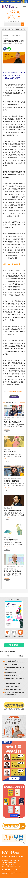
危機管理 (19, 391)
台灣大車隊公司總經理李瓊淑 (12, 478)
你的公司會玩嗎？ (10, 451)
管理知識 (9, 21)
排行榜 (7, 656)
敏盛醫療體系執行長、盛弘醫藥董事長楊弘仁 (14, 419)
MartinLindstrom (11, 391)
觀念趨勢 (21, 656)
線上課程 (15, 21)
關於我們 (4, 856)
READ (7, 431)
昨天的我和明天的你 (11, 540)
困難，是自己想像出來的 (12, 422)
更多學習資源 (13, 856)
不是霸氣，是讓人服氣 (11, 481)
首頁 (3, 29)
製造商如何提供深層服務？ (13, 571)
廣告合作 (21, 856)
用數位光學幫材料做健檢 (12, 510)
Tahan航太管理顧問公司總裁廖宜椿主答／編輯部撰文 (13, 568)
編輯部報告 (7, 449)
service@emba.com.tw (10, 862)
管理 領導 (20, 21)
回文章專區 (14, 396)
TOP (23, 842)
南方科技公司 (8, 508)
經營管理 (7, 29)
